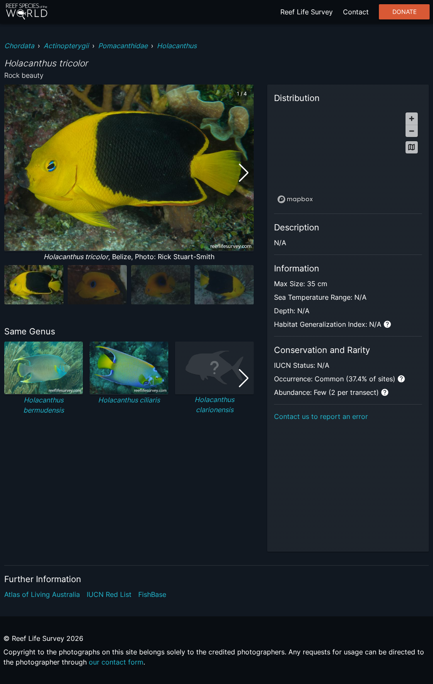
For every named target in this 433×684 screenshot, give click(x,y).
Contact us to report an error (321, 416)
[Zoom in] (412, 118)
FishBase (152, 594)
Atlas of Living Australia (42, 594)
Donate (404, 11)
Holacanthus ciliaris (129, 400)
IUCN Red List (109, 594)
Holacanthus (177, 45)
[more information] (387, 324)
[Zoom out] (412, 131)
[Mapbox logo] (295, 199)
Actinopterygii (66, 45)
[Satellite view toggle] (412, 147)
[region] (348, 157)
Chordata (19, 45)
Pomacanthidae (123, 45)
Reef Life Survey (306, 12)
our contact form (116, 662)
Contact (356, 12)
